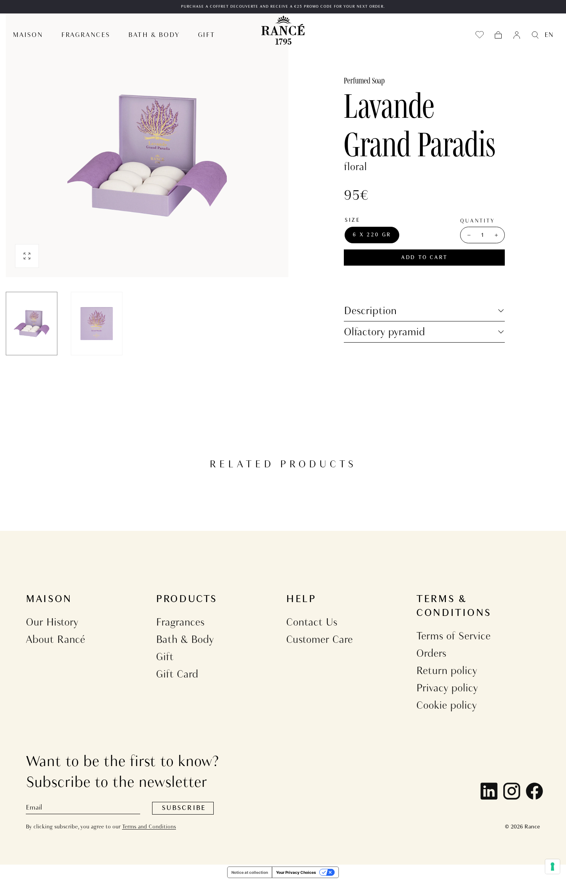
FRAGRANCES (85, 35)
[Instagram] (511, 791)
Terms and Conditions (149, 826)
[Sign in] (516, 35)
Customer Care (319, 639)
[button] (498, 35)
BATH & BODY (154, 35)
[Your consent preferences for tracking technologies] (552, 866)
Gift (165, 656)
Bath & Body (185, 639)
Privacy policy (447, 688)
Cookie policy (446, 705)
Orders (431, 653)
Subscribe (184, 808)
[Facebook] (534, 791)
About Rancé (55, 639)
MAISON (28, 35)
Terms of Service (453, 636)
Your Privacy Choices (296, 872)
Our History (52, 622)
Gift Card (177, 674)
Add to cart (424, 257)
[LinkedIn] (489, 791)
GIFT (206, 35)
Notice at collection (249, 872)
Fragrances (180, 622)
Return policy (446, 670)
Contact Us (311, 622)
